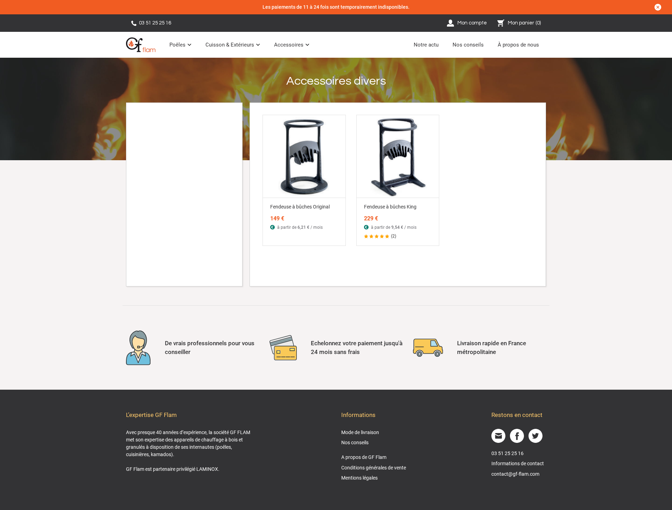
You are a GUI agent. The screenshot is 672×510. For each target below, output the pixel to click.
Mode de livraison (360, 432)
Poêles (177, 45)
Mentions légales (359, 478)
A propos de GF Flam (363, 457)
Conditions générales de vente (373, 467)
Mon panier (524, 23)
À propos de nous (518, 45)
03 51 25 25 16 (155, 23)
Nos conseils (468, 45)
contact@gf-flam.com (515, 474)
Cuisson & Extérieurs (229, 45)
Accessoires (288, 45)
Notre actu (426, 45)
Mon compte (472, 23)
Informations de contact (517, 463)
